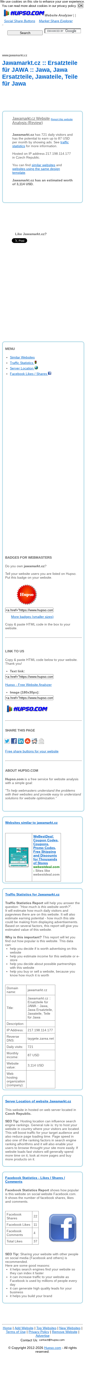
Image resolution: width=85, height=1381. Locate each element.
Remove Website (64, 1332)
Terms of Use (16, 1332)
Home (7, 1328)
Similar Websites (22, 357)
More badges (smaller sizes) (32, 617)
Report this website (62, 119)
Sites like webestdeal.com (46, 872)
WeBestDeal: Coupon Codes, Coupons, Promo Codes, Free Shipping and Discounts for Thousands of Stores (46, 849)
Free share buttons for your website (32, 751)
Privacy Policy (39, 1332)
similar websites (43, 165)
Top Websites (46, 1328)
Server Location (22, 368)
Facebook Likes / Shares (29, 374)
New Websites (70, 1328)
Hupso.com (52, 1348)
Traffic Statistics (22, 363)
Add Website (24, 1328)
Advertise (43, 1335)
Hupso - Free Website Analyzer (28, 685)
